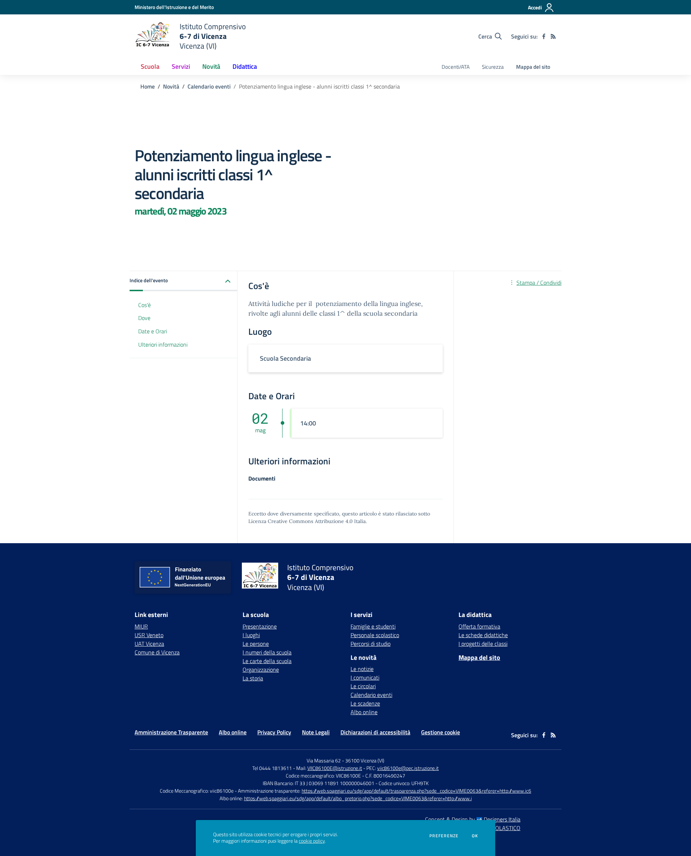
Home (147, 86)
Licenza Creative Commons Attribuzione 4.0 (300, 521)
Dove (144, 318)
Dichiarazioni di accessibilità (375, 732)
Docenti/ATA (456, 67)
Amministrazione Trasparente (171, 732)
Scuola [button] (150, 66)
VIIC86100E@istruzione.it (334, 768)
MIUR (141, 626)
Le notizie (362, 668)
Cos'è (144, 304)
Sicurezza (493, 67)
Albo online (364, 712)
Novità (171, 86)
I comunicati (365, 677)
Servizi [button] (181, 66)
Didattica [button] (244, 66)
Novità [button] (211, 66)
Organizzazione (261, 669)
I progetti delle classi (483, 643)
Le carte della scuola (267, 661)
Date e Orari (152, 331)
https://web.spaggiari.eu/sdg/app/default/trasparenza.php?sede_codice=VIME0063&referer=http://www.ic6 (416, 790)
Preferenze (444, 836)
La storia (253, 678)
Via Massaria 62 (324, 760)
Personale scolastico (375, 635)
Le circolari (363, 686)
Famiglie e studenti (373, 626)
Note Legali (316, 732)
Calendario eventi (209, 86)
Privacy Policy (274, 732)
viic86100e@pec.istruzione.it (408, 768)
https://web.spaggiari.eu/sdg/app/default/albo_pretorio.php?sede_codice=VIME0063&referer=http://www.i (358, 798)
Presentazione (260, 626)
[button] (184, 281)
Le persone (256, 643)
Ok (475, 836)
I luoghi (251, 635)
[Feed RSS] (553, 36)
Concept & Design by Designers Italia (472, 819)
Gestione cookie (440, 732)
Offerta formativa (479, 626)
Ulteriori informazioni (163, 344)
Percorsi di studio (370, 643)
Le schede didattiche (483, 635)
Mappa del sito (533, 67)
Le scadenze (365, 703)
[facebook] (544, 36)
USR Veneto (149, 635)
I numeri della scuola (267, 652)
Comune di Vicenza (157, 652)
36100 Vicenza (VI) (364, 760)
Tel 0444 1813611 (272, 768)
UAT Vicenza (149, 643)
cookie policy (312, 841)
